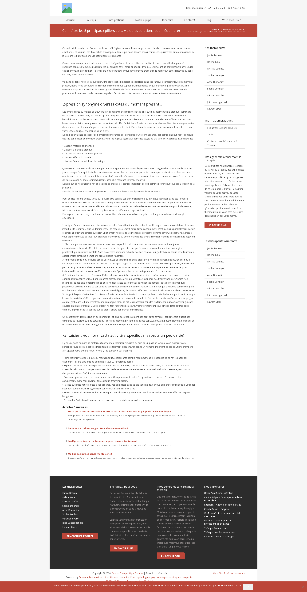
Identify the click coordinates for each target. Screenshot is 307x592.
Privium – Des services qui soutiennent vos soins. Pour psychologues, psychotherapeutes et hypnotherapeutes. (136, 577)
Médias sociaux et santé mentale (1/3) (90, 453)
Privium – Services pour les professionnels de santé (218, 522)
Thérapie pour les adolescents (219, 532)
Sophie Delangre (215, 75)
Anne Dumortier (215, 81)
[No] (303, 586)
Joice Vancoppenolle (217, 102)
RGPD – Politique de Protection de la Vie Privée (130, 581)
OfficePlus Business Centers (218, 492)
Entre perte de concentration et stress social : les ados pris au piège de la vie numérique (119, 411)
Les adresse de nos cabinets (222, 127)
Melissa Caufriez (215, 68)
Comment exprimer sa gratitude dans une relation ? (98, 428)
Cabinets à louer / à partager (219, 536)
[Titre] (67, 8)
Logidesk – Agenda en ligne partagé (222, 504)
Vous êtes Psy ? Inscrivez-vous (229, 573)
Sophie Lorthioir (215, 88)
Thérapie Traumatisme (216, 528)
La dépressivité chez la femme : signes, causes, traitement (102, 441)
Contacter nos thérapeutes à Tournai (222, 143)
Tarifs (210, 134)
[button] (196, 8)
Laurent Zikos (214, 108)
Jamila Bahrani (214, 55)
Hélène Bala (213, 61)
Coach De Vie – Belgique (217, 508)
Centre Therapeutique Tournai (127, 573)
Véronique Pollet (215, 95)
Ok (248, 586)
